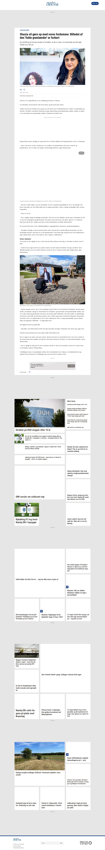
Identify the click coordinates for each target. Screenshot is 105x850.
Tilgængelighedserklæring (18, 847)
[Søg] (61, 843)
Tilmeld (72, 366)
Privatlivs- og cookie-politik (18, 844)
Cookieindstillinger (17, 846)
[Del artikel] (24, 90)
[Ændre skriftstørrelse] (21, 90)
